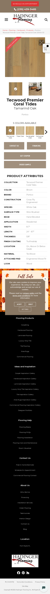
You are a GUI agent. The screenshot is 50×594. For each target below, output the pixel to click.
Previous (4, 87)
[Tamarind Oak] (10, 130)
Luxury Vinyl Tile (25, 341)
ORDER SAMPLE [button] (25, 164)
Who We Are (25, 492)
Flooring (12, 30)
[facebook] (19, 573)
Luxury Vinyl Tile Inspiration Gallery (25, 389)
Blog (25, 529)
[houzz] (28, 573)
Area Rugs (25, 351)
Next (46, 87)
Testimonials (25, 513)
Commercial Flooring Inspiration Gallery (25, 405)
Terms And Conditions (24, 582)
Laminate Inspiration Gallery (25, 384)
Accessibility (9, 582)
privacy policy (29, 293)
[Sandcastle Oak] (30, 130)
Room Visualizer (25, 448)
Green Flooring (25, 508)
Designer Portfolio (25, 410)
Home (5, 30)
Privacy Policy (40, 582)
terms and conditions (21, 295)
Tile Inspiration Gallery (25, 394)
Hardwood (21, 30)
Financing (25, 497)
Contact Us (14, 146)
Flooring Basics (25, 427)
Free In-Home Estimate (25, 465)
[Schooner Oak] (40, 130)
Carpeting (25, 325)
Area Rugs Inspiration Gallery (25, 400)
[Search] (46, 19)
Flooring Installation (25, 438)
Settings (25, 309)
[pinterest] (23, 573)
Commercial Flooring (25, 357)
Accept (19, 304)
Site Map (25, 586)
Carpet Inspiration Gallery (25, 373)
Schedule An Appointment (25, 470)
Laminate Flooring (25, 335)
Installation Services (25, 503)
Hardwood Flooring (25, 330)
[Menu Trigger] (6, 19)
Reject (31, 304)
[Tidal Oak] (20, 130)
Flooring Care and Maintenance (25, 443)
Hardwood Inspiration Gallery (25, 379)
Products (29, 30)
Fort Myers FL (25, 546)
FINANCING (36, 146)
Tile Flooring (25, 346)
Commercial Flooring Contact (25, 475)
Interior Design (25, 519)
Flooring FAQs (25, 432)
